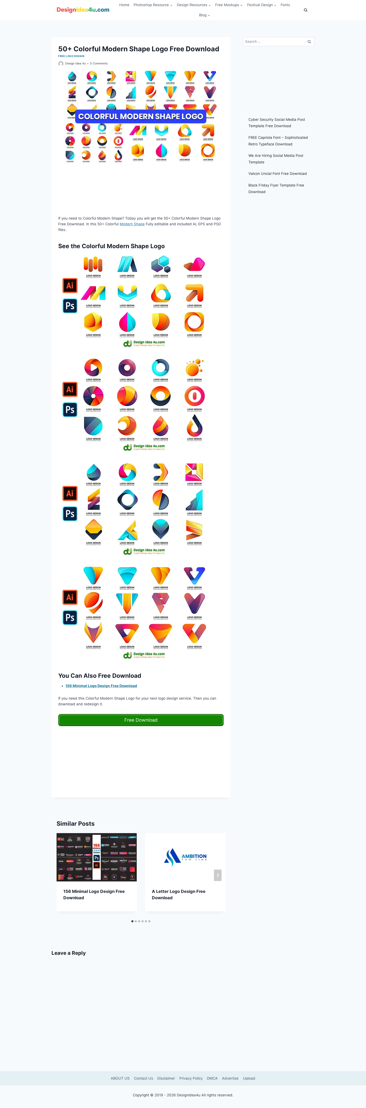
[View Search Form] (305, 10)
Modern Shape (132, 224)
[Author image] (61, 63)
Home (124, 5)
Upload (249, 1078)
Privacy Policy (191, 1078)
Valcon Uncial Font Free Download (277, 173)
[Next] (218, 875)
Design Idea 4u (75, 63)
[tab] (132, 921)
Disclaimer (166, 1078)
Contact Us (143, 1078)
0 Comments (99, 63)
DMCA (212, 1078)
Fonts (285, 5)
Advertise (230, 1078)
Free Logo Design (71, 56)
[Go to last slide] (64, 875)
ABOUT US (120, 1078)
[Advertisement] (141, 193)
